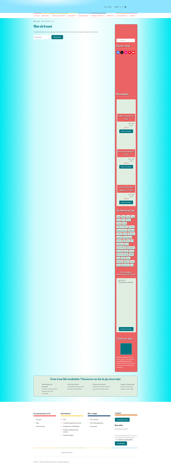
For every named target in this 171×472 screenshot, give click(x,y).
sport (118, 265)
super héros (125, 265)
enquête (119, 237)
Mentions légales (68, 435)
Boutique (45, 16)
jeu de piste (131, 247)
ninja (118, 258)
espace (119, 240)
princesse (120, 261)
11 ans (119, 223)
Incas (126, 244)
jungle (126, 251)
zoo (132, 265)
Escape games (83, 16)
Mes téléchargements (96, 423)
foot (128, 240)
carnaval (131, 226)
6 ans (127, 216)
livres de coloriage (122, 254)
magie (131, 254)
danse (125, 233)
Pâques (126, 261)
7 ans (132, 216)
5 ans (123, 216)
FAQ (64, 419)
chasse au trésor (122, 230)
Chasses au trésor (58, 16)
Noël (123, 258)
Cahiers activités (97, 16)
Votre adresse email (121, 429)
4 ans (118, 216)
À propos (39, 419)
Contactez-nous (122, 420)
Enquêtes (71, 16)
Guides (132, 16)
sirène (132, 261)
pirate (128, 258)
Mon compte (107, 7)
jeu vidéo (119, 251)
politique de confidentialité (125, 439)
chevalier (131, 230)
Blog (37, 423)
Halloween (120, 244)
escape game (127, 237)
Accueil (37, 16)
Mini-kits (110, 16)
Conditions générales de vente (72, 423)
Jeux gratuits (121, 16)
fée (132, 240)
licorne (131, 251)
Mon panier (93, 426)
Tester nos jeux (40, 426)
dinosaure (131, 233)
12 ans (124, 223)
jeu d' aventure (121, 247)
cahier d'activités (122, 226)
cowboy (119, 233)
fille (124, 240)
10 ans (128, 220)
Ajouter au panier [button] (126, 131)
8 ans (118, 220)
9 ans (123, 220)
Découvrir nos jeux (126, 329)
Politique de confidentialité (71, 426)
